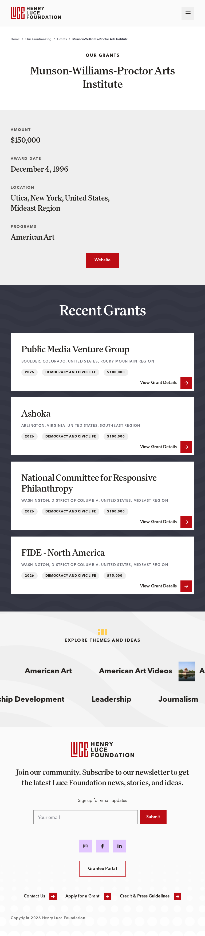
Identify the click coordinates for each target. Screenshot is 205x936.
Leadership (117, 700)
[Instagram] (85, 846)
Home (15, 39)
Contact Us (34, 896)
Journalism (184, 700)
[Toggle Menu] (188, 13)
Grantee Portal (102, 869)
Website (98, 260)
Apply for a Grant (82, 896)
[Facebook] (102, 846)
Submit (153, 817)
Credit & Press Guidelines (145, 896)
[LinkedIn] (119, 846)
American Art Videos (130, 671)
